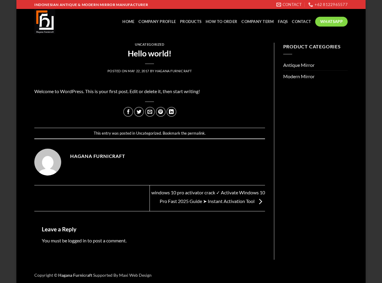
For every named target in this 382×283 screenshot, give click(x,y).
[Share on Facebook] (128, 112)
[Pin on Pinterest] (161, 112)
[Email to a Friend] (150, 112)
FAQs (283, 21)
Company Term (257, 21)
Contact (301, 21)
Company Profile (157, 21)
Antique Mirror (299, 65)
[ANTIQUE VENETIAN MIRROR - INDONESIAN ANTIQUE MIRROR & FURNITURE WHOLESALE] (59, 21)
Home (128, 21)
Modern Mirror (299, 76)
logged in (77, 240)
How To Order (221, 21)
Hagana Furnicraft (173, 71)
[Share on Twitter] (139, 112)
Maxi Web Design (135, 275)
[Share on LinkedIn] (171, 112)
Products (190, 21)
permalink (196, 133)
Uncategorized (149, 44)
